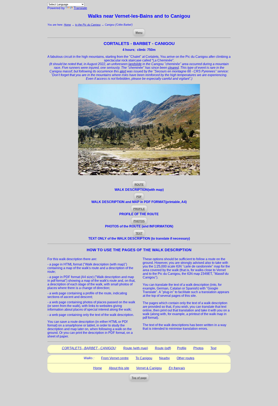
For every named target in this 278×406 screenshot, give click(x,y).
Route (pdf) (163, 348)
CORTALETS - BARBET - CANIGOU (89, 348)
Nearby (164, 358)
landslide (135, 64)
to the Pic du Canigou (88, 24)
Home (67, 24)
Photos (198, 348)
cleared (173, 67)
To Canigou (144, 358)
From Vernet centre (115, 358)
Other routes (185, 358)
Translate (80, 8)
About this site (119, 368)
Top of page (139, 377)
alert (123, 71)
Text (213, 348)
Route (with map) (135, 348)
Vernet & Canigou (149, 368)
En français (177, 368)
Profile (181, 348)
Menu (139, 32)
